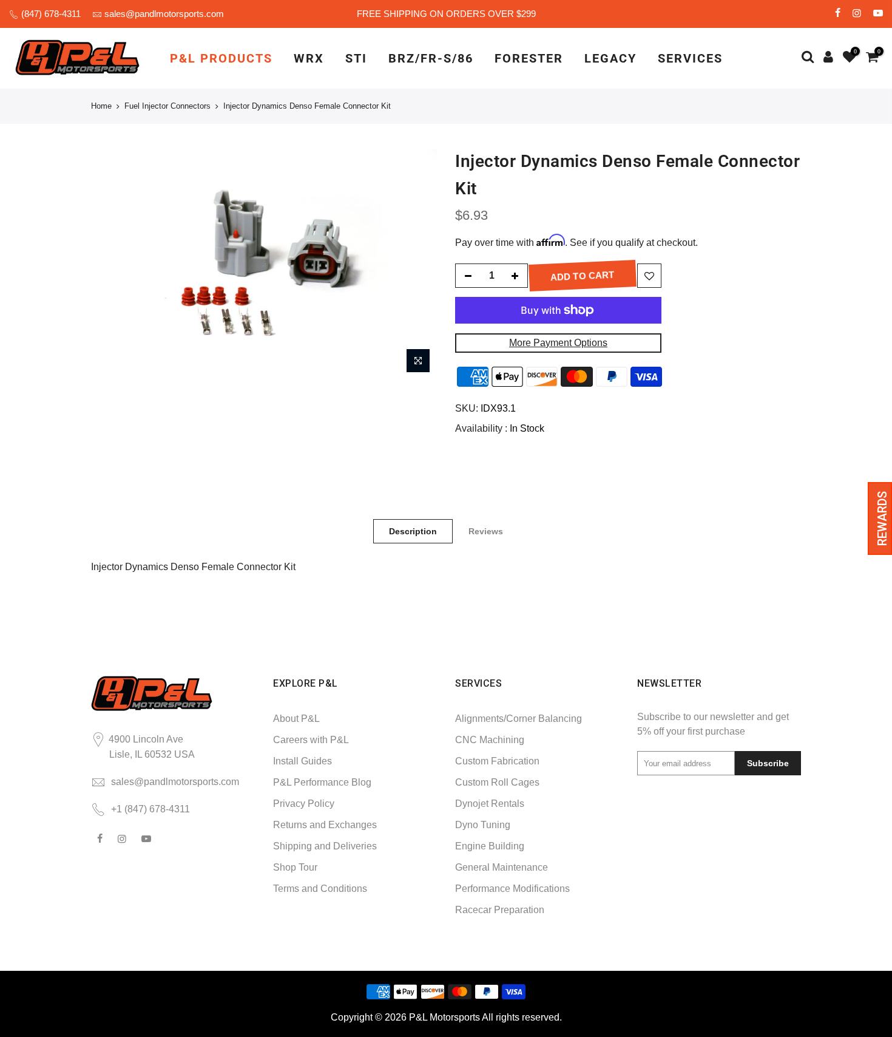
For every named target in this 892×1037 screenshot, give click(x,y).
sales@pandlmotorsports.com (164, 13)
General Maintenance (501, 867)
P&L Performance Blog (322, 782)
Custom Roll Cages (497, 782)
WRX (309, 58)
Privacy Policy (303, 803)
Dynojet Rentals (489, 803)
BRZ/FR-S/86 (430, 58)
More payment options (558, 343)
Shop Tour (295, 867)
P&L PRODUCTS (221, 58)
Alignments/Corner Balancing (518, 718)
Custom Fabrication (497, 761)
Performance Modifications (512, 888)
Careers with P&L (311, 740)
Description (413, 531)
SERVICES (690, 58)
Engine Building (489, 846)
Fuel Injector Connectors (167, 105)
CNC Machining (489, 740)
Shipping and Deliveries (325, 846)
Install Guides (302, 761)
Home (101, 105)
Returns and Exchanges (325, 825)
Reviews (485, 531)
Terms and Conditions (320, 888)
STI (356, 58)
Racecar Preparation (499, 910)
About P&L (296, 718)
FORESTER (529, 58)
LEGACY (610, 58)
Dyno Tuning (482, 825)
